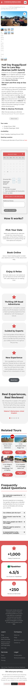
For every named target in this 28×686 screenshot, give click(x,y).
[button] (25, 2)
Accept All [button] (21, 683)
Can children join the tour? (12, 512)
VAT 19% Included (10, 189)
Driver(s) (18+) (7, 179)
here (25, 140)
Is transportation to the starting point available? (11, 532)
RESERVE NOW (7, 452)
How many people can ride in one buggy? (12, 522)
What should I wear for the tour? (12, 517)
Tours (6, 7)
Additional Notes (8, 201)
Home (2, 7)
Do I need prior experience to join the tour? (12, 495)
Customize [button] (7, 683)
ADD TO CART (10, 210)
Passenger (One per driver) (6, 183)
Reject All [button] (14, 683)
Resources (6, 187)
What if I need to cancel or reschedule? (11, 527)
